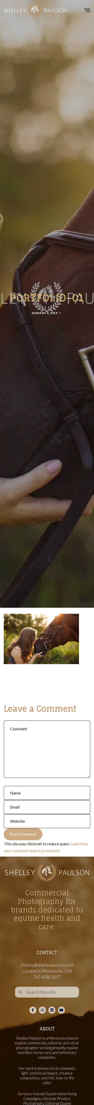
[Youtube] (61, 1010)
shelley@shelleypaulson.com (47, 965)
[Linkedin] (51, 1010)
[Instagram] (42, 1010)
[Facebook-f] (32, 1010)
